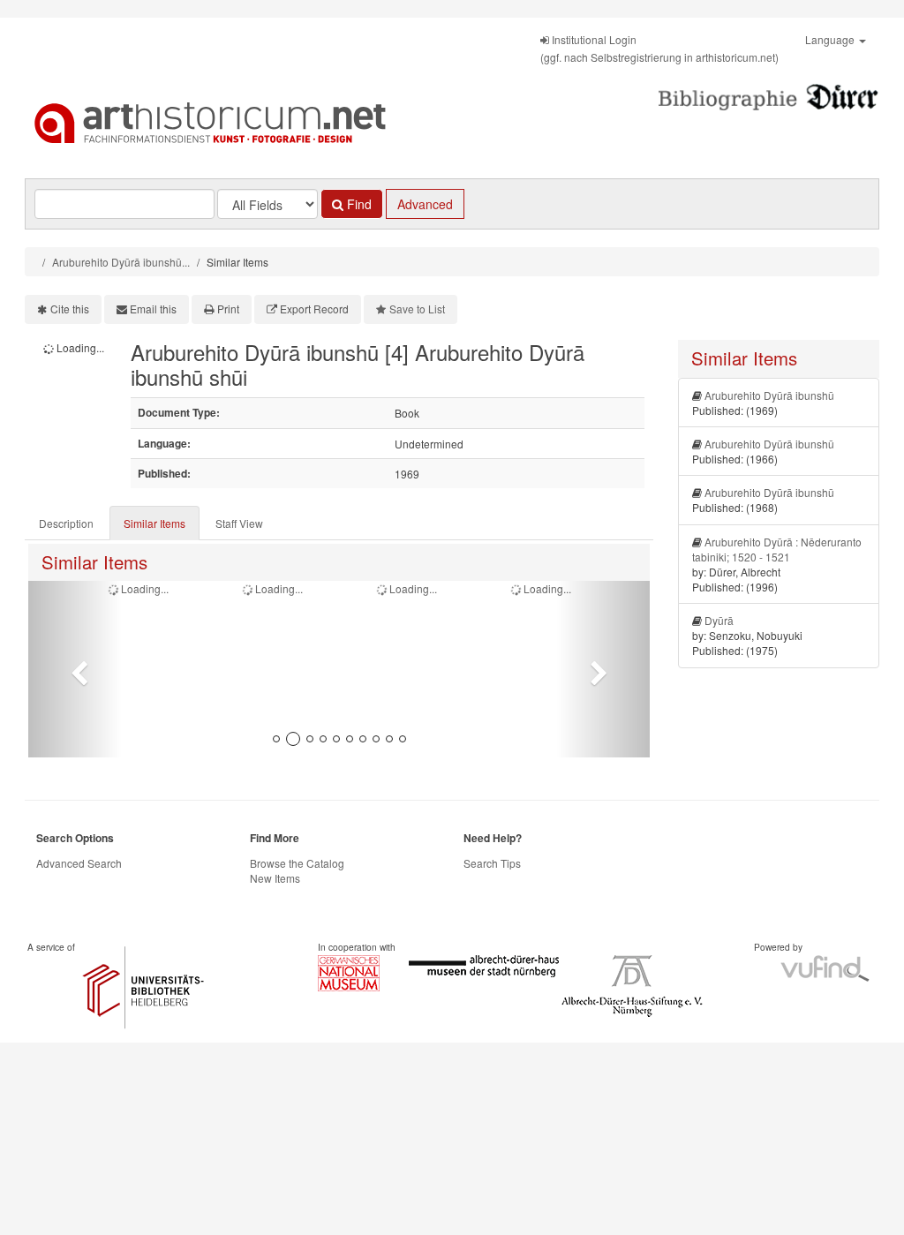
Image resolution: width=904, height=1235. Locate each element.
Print (228, 308)
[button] (75, 669)
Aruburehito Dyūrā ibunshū (769, 395)
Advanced (425, 204)
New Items (275, 877)
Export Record (314, 308)
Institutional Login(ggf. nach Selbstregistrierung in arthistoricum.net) (659, 48)
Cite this (69, 308)
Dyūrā (719, 620)
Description (66, 523)
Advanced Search (79, 862)
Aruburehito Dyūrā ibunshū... (121, 261)
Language (831, 39)
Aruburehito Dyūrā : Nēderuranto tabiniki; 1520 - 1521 (777, 549)
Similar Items (154, 523)
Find (357, 204)
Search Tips (492, 862)
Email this (153, 308)
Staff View (239, 523)
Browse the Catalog (297, 862)
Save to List (417, 308)
